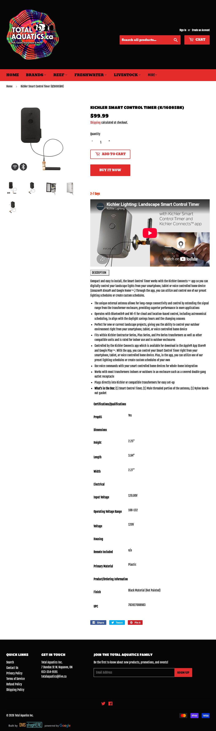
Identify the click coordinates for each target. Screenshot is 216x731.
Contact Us (12, 668)
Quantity (95, 134)
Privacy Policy (14, 673)
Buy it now (110, 170)
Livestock (126, 75)
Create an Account (201, 30)
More (151, 75)
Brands (35, 75)
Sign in (183, 30)
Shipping (95, 122)
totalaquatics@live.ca (53, 676)
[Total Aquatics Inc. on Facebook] (110, 704)
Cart (200, 39)
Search (10, 662)
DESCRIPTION (100, 272)
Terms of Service (15, 679)
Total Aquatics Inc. (24, 715)
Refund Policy (14, 684)
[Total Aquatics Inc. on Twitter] (103, 704)
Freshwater (89, 75)
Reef (59, 75)
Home (12, 75)
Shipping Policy (15, 690)
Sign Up (183, 673)
